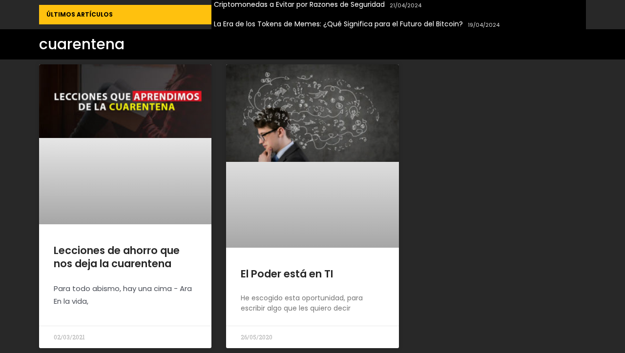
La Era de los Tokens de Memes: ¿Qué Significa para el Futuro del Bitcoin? (338, 24)
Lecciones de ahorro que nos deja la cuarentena (117, 257)
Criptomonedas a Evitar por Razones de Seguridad (299, 4)
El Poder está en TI (287, 274)
